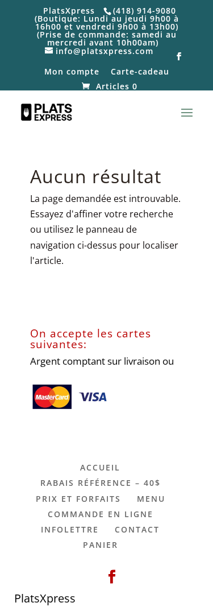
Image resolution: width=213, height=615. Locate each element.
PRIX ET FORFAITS (78, 498)
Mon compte (71, 72)
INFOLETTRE (70, 529)
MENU (151, 498)
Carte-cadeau (140, 72)
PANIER (100, 544)
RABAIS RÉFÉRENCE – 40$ (100, 482)
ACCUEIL (100, 467)
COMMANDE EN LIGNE (100, 514)
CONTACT (137, 529)
